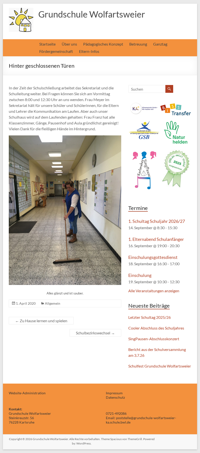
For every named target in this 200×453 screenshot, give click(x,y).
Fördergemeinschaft (56, 51)
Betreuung (138, 44)
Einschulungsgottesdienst (153, 257)
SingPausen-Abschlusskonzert (153, 338)
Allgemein (52, 303)
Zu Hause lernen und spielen (41, 320)
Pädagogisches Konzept (103, 44)
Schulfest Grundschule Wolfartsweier (159, 366)
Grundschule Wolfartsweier (91, 14)
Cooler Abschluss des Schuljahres (156, 328)
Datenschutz (115, 397)
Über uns (69, 44)
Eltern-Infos (89, 51)
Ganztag (160, 44)
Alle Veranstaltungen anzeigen (153, 290)
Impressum (114, 393)
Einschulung (139, 275)
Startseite (47, 44)
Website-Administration (27, 393)
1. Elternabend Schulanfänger (156, 239)
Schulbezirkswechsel (95, 332)
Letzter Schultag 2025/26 (149, 317)
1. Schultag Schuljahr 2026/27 (156, 221)
